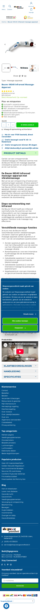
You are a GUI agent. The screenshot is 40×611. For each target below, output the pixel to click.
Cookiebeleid (7, 422)
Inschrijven (20, 586)
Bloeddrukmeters (9, 443)
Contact (5, 390)
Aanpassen (19, 328)
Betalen (5, 396)
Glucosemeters (8, 440)
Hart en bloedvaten (9, 489)
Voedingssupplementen (11, 437)
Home (4, 22)
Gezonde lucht (7, 494)
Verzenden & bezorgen (11, 398)
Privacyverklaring (8, 425)
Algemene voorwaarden (11, 420)
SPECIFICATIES (12, 377)
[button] (31, 9)
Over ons (5, 417)
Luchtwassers (7, 448)
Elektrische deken (9, 451)
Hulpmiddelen (7, 510)
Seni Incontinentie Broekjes (12, 468)
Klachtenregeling (8, 409)
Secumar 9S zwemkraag (11, 471)
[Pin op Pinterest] (22, 76)
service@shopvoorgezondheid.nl (17, 545)
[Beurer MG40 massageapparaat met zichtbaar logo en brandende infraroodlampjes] (15, 68)
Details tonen (28, 314)
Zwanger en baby (9, 515)
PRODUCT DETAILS (15, 153)
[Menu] (3, 6)
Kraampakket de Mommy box (13, 479)
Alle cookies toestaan (20, 321)
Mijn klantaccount (9, 404)
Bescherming (7, 505)
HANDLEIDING (12, 371)
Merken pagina (8, 435)
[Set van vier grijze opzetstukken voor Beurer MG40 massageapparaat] (24, 68)
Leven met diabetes (9, 491)
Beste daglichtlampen (10, 453)
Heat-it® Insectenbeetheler (12, 463)
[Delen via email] (25, 76)
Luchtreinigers (7, 445)
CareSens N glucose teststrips (13, 474)
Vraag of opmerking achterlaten (18, 129)
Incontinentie (7, 513)
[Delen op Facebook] (20, 76)
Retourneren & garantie (11, 401)
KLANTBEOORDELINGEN (18, 366)
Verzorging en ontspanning (12, 502)
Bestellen (5, 393)
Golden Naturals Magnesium (13, 466)
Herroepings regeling (10, 406)
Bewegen (5, 507)
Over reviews (7, 412)
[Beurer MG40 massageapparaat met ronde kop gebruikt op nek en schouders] (33, 68)
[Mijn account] (31, 3)
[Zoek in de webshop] (9, 6)
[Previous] (5, 44)
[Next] (35, 44)
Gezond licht (7, 497)
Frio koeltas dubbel (9, 476)
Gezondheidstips (8, 518)
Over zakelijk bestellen (11, 414)
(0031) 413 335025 (10, 542)
